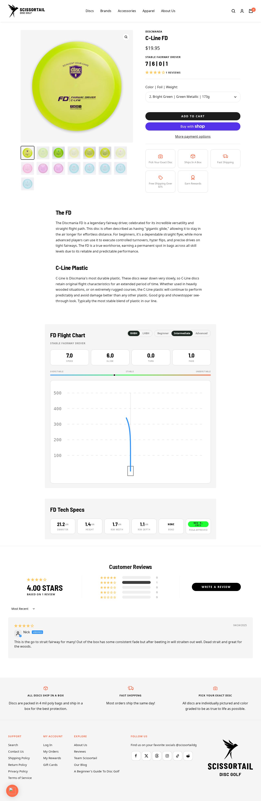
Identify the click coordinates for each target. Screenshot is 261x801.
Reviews (80, 751)
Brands (105, 11)
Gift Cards (50, 765)
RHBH (133, 333)
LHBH (146, 333)
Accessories (127, 11)
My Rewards (52, 758)
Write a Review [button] (216, 587)
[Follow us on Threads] (156, 755)
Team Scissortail (85, 758)
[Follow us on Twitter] (146, 755)
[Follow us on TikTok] (177, 755)
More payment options (193, 136)
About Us (168, 11)
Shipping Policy (19, 758)
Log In (47, 745)
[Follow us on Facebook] (135, 755)
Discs (90, 11)
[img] (24, 625)
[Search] (233, 11)
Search (13, 745)
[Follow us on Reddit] (187, 755)
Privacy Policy (18, 771)
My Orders (51, 751)
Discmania (153, 31)
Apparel (149, 11)
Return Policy (17, 765)
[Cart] (251, 11)
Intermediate (182, 333)
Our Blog (80, 765)
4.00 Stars (45, 587)
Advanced (202, 333)
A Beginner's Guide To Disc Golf (96, 771)
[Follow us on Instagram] (167, 755)
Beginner (163, 333)
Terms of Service (20, 778)
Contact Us (16, 751)
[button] (155, 72)
